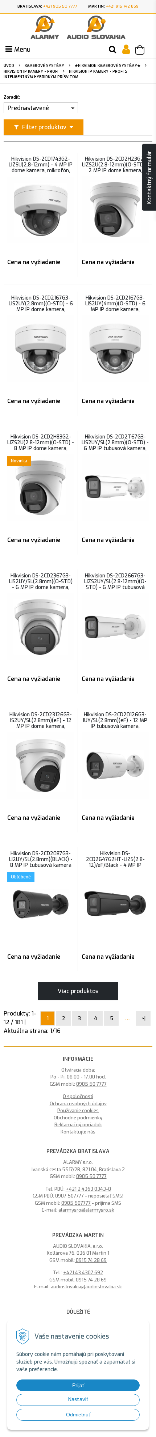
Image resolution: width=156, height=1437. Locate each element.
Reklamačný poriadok (78, 1125)
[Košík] (143, 51)
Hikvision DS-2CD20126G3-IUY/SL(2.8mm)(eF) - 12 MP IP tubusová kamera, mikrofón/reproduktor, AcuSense (115, 726)
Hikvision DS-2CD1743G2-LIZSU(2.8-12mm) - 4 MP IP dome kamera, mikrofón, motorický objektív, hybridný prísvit (41, 170)
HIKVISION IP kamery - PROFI (31, 71)
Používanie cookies (78, 1110)
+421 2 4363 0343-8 (88, 1189)
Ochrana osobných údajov (78, 1104)
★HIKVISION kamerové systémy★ (107, 65)
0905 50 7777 (91, 1084)
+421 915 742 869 (122, 6)
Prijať (78, 1385)
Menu (21, 49)
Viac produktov (78, 991)
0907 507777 (69, 1196)
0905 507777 (76, 1203)
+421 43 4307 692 (83, 1272)
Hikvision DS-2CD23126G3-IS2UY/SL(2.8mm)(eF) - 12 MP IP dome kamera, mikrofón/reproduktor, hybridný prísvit (40, 726)
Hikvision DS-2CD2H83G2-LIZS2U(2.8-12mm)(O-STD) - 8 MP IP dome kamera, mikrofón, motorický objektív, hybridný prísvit (40, 448)
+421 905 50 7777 (60, 6)
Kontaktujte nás (78, 1132)
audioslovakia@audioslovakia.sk (86, 1287)
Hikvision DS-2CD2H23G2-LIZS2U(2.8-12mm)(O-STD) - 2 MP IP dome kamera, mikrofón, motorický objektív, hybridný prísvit (115, 170)
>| (143, 1018)
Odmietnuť (78, 1414)
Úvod (9, 65)
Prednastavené (28, 108)
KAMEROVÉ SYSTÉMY (44, 65)
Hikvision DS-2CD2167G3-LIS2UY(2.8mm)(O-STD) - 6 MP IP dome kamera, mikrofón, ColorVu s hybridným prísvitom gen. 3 (41, 309)
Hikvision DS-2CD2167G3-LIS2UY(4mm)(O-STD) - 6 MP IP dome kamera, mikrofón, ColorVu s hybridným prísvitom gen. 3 (115, 309)
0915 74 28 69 (91, 1260)
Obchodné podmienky (78, 1118)
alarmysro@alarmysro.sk (86, 1210)
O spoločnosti (78, 1096)
